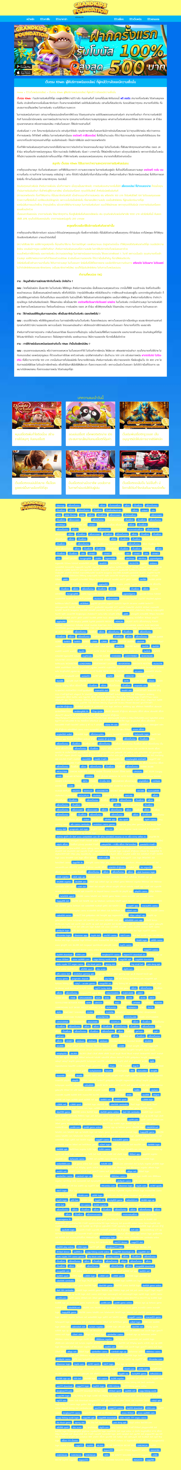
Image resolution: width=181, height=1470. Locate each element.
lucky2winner (95, 1070)
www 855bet (62, 959)
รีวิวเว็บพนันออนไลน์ (36, 92)
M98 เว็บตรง (70, 515)
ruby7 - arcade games (85, 983)
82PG (59, 1012)
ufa (153, 510)
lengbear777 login (115, 1246)
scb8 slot (82, 886)
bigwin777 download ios (134, 954)
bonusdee (142, 1070)
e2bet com (132, 910)
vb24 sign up (79, 876)
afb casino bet (63, 973)
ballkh (137, 1089)
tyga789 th (78, 862)
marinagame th (64, 1219)
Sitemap (60, 505)
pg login (109, 978)
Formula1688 (153, 790)
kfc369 (100, 1445)
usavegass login (108, 1237)
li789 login (82, 1246)
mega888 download (145, 1266)
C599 (130, 997)
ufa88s (98, 558)
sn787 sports (156, 1185)
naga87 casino (102, 1139)
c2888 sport (75, 1104)
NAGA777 (138, 1459)
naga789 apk (125, 959)
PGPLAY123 (111, 1007)
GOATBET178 (102, 1016)
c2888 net (61, 1104)
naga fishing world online (97, 1251)
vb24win (80, 1040)
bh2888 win (80, 881)
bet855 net (106, 1099)
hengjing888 (85, 558)
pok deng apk (153, 964)
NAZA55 (76, 790)
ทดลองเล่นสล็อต (136, 529)
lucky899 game (115, 1200)
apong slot (110, 964)
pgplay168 (103, 584)
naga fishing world (147, 1390)
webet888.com (63, 1163)
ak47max (130, 558)
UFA (83, 553)
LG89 (71, 785)
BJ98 (89, 1002)
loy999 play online (65, 1246)
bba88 (79, 1075)
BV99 (143, 997)
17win (112, 1065)
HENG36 (119, 621)
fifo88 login (141, 940)
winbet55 (86, 675)
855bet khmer (63, 1251)
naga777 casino (151, 949)
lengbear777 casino (110, 954)
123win (151, 680)
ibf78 (126, 680)
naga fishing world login (104, 959)
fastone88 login (142, 734)
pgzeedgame (156, 558)
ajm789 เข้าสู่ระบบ (64, 706)
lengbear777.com (64, 1390)
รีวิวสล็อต (119, 19)
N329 (98, 997)
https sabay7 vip (137, 915)
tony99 (108, 1070)
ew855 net (61, 1171)
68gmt (156, 1094)
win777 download (64, 1385)
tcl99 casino (104, 1149)
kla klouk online (96, 1256)
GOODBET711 (102, 790)
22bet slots (77, 1334)
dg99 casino (150, 819)
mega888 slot (63, 1270)
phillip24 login (63, 930)
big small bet (137, 964)
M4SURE (128, 795)
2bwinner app (81, 935)
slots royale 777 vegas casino (70, 964)
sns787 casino (110, 935)
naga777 (79, 1445)
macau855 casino (150, 905)
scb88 (121, 1045)
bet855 (67, 641)
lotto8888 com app (133, 920)
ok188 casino (156, 940)
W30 (107, 997)
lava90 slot (127, 690)
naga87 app (132, 905)
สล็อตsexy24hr (97, 734)
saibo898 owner (64, 915)
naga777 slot (137, 1242)
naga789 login (63, 1395)
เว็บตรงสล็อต (114, 505)
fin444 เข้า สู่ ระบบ (106, 738)
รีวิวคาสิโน (45, 19)
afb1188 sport (86, 968)
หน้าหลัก (30, 19)
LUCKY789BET (131, 655)
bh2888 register (64, 881)
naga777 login (83, 1385)
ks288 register (100, 1204)
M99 (106, 1454)
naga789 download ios (124, 1251)
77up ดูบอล (97, 711)
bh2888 (148, 1040)
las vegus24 (146, 867)
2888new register (104, 1339)
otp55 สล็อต (62, 844)
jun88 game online (92, 1127)
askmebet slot (78, 1326)
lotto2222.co (132, 1200)
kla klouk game (94, 964)
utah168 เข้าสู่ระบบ (116, 867)
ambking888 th (81, 711)
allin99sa (142, 558)
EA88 (59, 776)
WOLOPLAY (84, 795)
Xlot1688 (97, 795)
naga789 (150, 1459)
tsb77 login (62, 1190)
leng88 (154, 1070)
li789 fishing (113, 1385)
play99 (75, 1080)
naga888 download (143, 959)
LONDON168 (85, 663)
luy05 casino (125, 944)
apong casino (113, 1256)
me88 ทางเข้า (101, 759)
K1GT (117, 1002)
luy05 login (62, 1200)
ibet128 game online (110, 1111)
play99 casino (141, 891)
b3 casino (85, 1204)
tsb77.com (125, 935)
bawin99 (60, 1075)
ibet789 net (137, 1326)
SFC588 (140, 790)
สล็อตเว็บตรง (74, 505)
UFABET (92, 524)
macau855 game (120, 1139)
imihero (153, 563)
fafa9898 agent (67, 896)
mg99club (87, 655)
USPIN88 (156, 781)
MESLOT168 (62, 771)
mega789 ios (105, 983)
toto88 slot (106, 1163)
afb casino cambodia (80, 824)
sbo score (101, 968)
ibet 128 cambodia (131, 1111)
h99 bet (60, 1204)
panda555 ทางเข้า (147, 844)
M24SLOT (88, 790)
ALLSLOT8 (134, 563)
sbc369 (74, 1053)
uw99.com (133, 1119)
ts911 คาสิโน (103, 857)
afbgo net (131, 1171)
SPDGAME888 (85, 997)
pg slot (109, 829)
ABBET (140, 992)
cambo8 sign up (84, 1176)
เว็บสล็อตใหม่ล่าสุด (113, 510)
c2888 (94, 641)
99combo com (108, 1185)
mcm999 (86, 759)
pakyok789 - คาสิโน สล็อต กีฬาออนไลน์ (119, 844)
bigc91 (135, 1065)
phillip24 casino (124, 1180)
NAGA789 (155, 1450)
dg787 (110, 675)
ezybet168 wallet (64, 734)
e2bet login (105, 1144)
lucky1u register (96, 1326)
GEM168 (89, 776)
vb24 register (63, 876)
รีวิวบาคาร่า (61, 19)
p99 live (74, 1200)
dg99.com (128, 968)
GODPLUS (115, 1021)
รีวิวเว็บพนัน (136, 19)
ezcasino (139, 671)
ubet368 (140, 641)
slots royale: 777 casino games (70, 1256)
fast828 (147, 651)
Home (20, 92)
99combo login (63, 935)
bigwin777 (108, 1450)
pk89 (65, 579)
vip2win (154, 1089)
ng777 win (61, 1400)
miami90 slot (140, 685)
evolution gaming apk (84, 973)
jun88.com (75, 1127)
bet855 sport (120, 1099)
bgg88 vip (99, 1200)
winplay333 (61, 1053)
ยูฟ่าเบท (139, 1031)
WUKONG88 (147, 655)
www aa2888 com (81, 959)
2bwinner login (125, 1185)
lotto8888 (89, 1085)
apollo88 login (68, 1229)
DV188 (90, 1012)
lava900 (103, 563)
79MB (72, 997)
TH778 (150, 1007)
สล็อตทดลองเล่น (94, 1214)
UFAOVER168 (62, 1021)
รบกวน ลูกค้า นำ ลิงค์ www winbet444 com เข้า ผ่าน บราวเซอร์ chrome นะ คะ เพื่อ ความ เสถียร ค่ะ (101, 836)
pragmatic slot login (79, 829)
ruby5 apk (156, 1400)
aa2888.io (78, 1251)
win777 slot (100, 1408)
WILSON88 (92, 1021)
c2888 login (148, 1099)
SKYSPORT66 (124, 663)
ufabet (144, 510)
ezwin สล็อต (138, 729)
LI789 (155, 1454)
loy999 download (64, 954)
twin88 (60, 680)
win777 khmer (121, 1242)
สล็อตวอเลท (115, 515)
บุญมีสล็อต (143, 781)
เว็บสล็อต (138, 505)
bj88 (152, 1061)
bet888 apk (62, 1149)
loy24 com (141, 1185)
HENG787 (130, 675)
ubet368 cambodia (119, 1104)
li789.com (81, 954)
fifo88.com (83, 1195)
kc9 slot (134, 1229)
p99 (112, 1089)
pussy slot (61, 829)
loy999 (90, 1445)
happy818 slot (63, 900)
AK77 (152, 997)
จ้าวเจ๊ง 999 (105, 781)
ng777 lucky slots (103, 988)
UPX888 (136, 1002)
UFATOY (98, 1002)
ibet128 (145, 646)
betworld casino (77, 1158)
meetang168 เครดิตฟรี (136, 759)
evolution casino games (104, 824)
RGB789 (158, 1002)
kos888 (146, 1094)
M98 (59, 515)
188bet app (135, 1154)
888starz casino (119, 1176)
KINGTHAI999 (112, 992)
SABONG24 (142, 1445)
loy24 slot (95, 935)
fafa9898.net (152, 1127)
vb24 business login (146, 872)
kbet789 (119, 646)
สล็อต (102, 505)
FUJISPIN (109, 1012)
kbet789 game (63, 1111)
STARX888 (116, 655)
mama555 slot (101, 690)
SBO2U (120, 997)
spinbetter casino (64, 1176)
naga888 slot (144, 1251)
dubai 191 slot (111, 724)
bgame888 (110, 558)
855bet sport (115, 1390)
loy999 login (98, 1385)
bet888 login (154, 1144)
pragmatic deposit (80, 978)
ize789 (143, 579)
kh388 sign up (147, 1200)
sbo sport (123, 819)
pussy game (62, 978)
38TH (85, 781)
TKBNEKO (132, 1007)
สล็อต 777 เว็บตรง (70, 1440)
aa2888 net (130, 1390)
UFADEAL (138, 771)
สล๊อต (127, 505)
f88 (132, 1070)
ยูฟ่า (156, 1031)
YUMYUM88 (128, 992)
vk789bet (61, 524)
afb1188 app (110, 819)
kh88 (129, 1094)
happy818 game (147, 1131)
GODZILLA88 (130, 1016)
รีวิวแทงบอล (153, 19)
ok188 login (97, 1195)
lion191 (81, 651)
